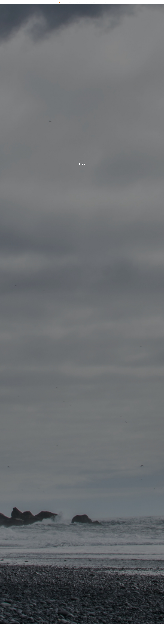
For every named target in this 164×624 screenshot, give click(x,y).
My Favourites (103, 2)
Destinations (70, 2)
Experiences (76, 2)
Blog (91, 2)
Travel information (96, 2)
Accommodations (85, 2)
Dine (80, 2)
